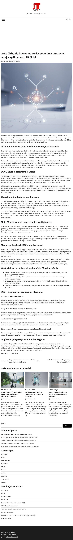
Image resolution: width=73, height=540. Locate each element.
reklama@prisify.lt (12, 537)
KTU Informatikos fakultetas (9, 506)
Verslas (3, 482)
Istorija (3, 467)
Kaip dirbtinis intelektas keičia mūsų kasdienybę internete (58, 394)
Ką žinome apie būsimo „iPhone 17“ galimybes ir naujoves (34, 394)
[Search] (70, 19)
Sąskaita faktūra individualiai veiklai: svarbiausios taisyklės (18, 440)
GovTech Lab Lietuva (7, 512)
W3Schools (4, 490)
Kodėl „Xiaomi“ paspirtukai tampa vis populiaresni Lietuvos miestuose (11, 394)
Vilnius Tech (5, 500)
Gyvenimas (4, 463)
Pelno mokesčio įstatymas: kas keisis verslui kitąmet (16, 434)
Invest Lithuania (6, 518)
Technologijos (13, 353)
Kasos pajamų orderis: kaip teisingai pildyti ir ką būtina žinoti (19, 437)
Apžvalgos (4, 454)
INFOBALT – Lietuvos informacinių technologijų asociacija (18, 515)
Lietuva (3, 470)
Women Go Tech (6, 496)
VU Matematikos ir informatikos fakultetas (13, 509)
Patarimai (4, 476)
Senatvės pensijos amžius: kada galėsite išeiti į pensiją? (17, 443)
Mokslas (3, 473)
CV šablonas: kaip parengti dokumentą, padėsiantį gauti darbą (20, 446)
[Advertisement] (36, 34)
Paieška (3, 423)
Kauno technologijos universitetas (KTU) (13, 503)
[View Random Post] (66, 19)
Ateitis (3, 457)
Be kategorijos (5, 460)
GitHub (3, 493)
